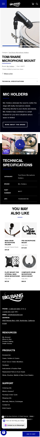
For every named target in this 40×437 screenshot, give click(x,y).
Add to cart (31, 434)
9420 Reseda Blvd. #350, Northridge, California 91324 (18, 322)
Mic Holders (10, 66)
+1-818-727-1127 (8, 312)
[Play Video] (20, 144)
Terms (31, 416)
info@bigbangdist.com (15, 315)
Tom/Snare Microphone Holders (19, 52)
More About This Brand (15, 124)
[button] (3, 3)
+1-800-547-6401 (14, 309)
